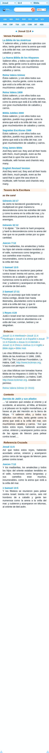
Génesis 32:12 (10, 225)
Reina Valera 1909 (12, 92)
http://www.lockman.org (28, 362)
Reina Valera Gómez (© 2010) (18, 388)
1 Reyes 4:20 (10, 312)
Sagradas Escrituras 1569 (17, 130)
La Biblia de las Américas (17, 40)
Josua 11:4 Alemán (28, 342)
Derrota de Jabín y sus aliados (20, 398)
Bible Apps (8, 348)
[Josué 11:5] (45, 343)
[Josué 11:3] (3, 343)
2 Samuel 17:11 (11, 291)
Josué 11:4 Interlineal (14, 335)
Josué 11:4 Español (26, 339)
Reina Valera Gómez (14, 75)
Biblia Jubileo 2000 (13, 113)
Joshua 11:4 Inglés (32, 345)
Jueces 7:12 (9, 243)
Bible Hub (21, 348)
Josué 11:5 (9, 447)
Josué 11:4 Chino (12, 345)
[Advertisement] (24, 531)
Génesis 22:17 (10, 201)
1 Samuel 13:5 (10, 267)
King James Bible (12, 147)
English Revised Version (16, 168)
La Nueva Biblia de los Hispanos (21, 57)
